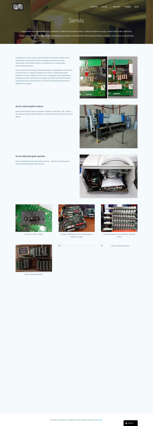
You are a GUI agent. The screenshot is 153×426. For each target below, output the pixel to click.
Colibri (99, 420)
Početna (94, 7)
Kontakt (116, 7)
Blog (137, 7)
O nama (128, 7)
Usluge (104, 7)
